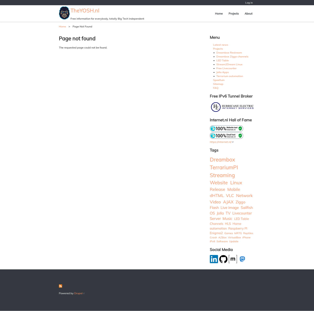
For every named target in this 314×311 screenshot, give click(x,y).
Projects (234, 13)
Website (219, 182)
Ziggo (240, 202)
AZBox (222, 237)
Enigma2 (216, 233)
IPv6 (212, 241)
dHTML (217, 195)
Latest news (220, 44)
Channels (216, 224)
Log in (249, 2)
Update (233, 241)
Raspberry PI (237, 228)
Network (244, 195)
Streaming (222, 175)
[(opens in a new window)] (232, 111)
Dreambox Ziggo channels (232, 56)
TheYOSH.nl (84, 10)
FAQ (215, 87)
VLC (230, 195)
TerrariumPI (224, 167)
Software (222, 241)
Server (215, 218)
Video (215, 201)
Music (227, 218)
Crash (213, 237)
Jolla (220, 213)
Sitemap (218, 84)
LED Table (222, 60)
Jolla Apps (222, 72)
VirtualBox (234, 237)
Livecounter (242, 213)
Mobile (233, 189)
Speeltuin (219, 80)
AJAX (228, 201)
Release (217, 189)
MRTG (238, 233)
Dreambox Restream (229, 52)
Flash (214, 207)
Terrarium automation (229, 76)
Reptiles (248, 233)
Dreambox (222, 159)
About (249, 13)
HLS (228, 224)
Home (219, 13)
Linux (236, 182)
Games (228, 233)
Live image (230, 207)
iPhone (246, 237)
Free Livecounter (226, 68)
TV (228, 213)
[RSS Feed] (60, 286)
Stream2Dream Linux (229, 64)
